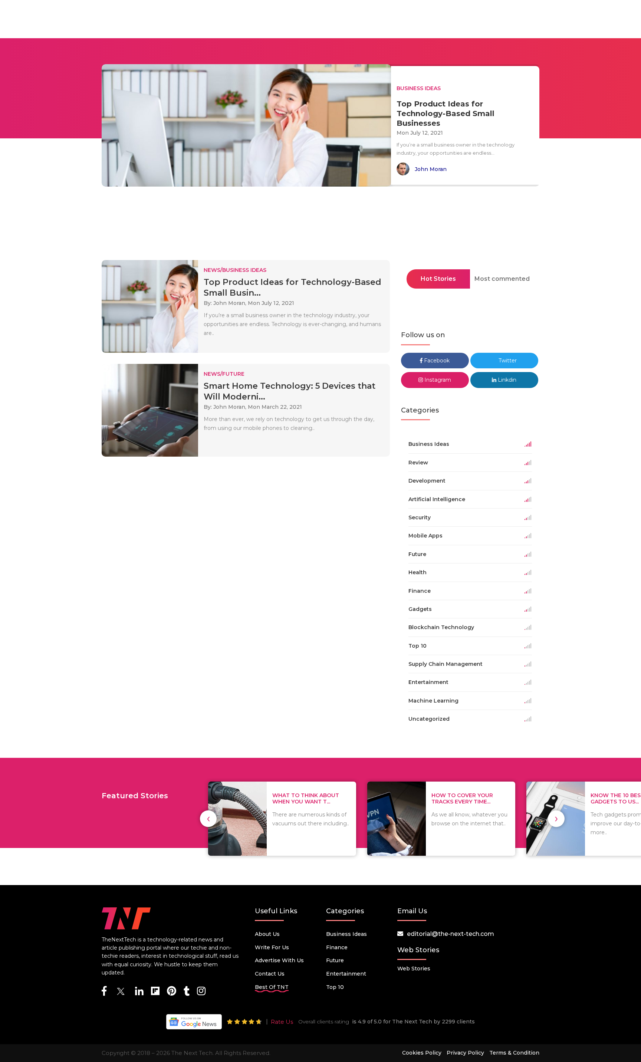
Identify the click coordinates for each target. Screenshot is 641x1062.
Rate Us (282, 1021)
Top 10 (335, 987)
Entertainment (346, 973)
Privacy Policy (465, 1052)
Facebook (436, 360)
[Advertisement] (320, 225)
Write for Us (272, 947)
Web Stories (413, 968)
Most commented (502, 278)
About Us (267, 934)
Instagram (437, 380)
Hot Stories (438, 278)
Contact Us (270, 973)
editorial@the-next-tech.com (450, 933)
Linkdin (506, 380)
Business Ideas (346, 934)
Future (335, 960)
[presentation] (208, 818)
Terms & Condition (514, 1052)
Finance (337, 947)
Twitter (507, 360)
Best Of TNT (272, 987)
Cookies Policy (421, 1052)
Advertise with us (279, 960)
